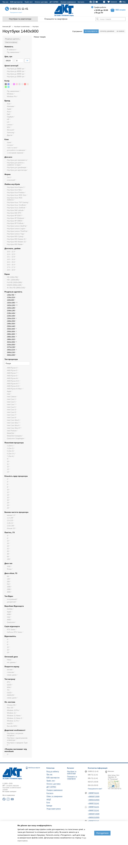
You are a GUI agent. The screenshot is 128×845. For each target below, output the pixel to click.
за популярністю (91, 31)
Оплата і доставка (41, 2)
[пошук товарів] (98, 19)
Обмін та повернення (54, 796)
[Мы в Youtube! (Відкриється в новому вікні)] (97, 2)
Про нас (5, 2)
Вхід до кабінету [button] (52, 771)
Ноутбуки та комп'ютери (20, 19)
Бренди (49, 806)
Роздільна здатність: (12, 39)
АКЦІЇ (48, 799)
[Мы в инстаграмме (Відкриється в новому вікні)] (94, 2)
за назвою (120, 31)
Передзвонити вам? (16, 12)
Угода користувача (53, 809)
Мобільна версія (34, 768)
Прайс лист (29, 2)
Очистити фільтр (11, 42)
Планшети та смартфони (55, 19)
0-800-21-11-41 (19, 8)
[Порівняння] (104, 2)
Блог (48, 802)
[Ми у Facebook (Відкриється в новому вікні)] (91, 2)
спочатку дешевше (107, 31)
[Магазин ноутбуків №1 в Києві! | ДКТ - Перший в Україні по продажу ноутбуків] (12, 773)
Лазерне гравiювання (68, 2)
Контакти (81, 2)
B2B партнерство (16, 2)
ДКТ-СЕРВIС (54, 2)
